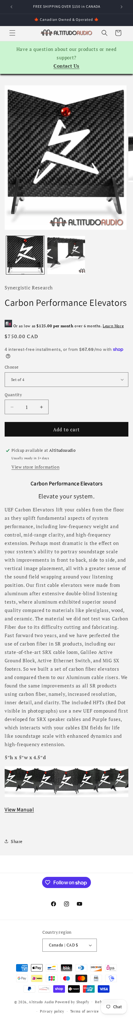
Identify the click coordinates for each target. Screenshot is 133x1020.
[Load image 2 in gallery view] (66, 255)
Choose (12, 367)
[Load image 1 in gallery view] (25, 255)
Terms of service (84, 1011)
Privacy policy (52, 1011)
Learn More (113, 326)
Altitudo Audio (41, 1002)
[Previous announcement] (11, 7)
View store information (35, 467)
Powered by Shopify (72, 1002)
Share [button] (17, 841)
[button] (12, 33)
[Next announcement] (121, 7)
